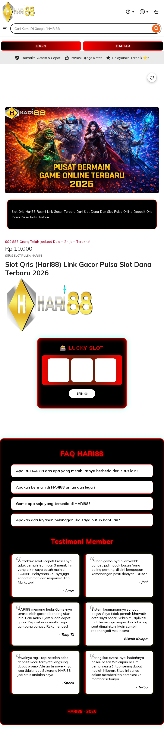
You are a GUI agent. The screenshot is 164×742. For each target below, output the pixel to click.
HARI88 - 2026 (82, 711)
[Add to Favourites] (151, 77)
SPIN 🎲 (82, 393)
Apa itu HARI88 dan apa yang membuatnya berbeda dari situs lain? (77, 470)
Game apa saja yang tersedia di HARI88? (53, 503)
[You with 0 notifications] (144, 12)
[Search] (156, 28)
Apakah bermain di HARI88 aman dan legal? (55, 487)
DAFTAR (123, 46)
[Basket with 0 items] (156, 12)
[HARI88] (19, 21)
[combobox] (80, 28)
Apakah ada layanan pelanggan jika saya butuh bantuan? (68, 520)
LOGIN (41, 46)
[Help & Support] (130, 12)
